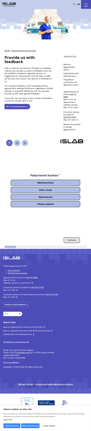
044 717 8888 (32, 277)
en (78, 4)
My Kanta (67, 128)
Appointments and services (23, 50)
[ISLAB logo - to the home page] (9, 4)
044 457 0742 (52, 294)
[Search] (20, 313)
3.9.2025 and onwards (17, 273)
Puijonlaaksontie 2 (23, 352)
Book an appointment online (69, 67)
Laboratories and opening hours (17, 334)
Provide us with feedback (15, 305)
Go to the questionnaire (16, 106)
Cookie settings (49, 426)
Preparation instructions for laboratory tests (70, 82)
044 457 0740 (69, 117)
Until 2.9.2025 (14, 270)
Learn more (7, 419)
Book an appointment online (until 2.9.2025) (23, 327)
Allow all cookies (11, 426)
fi (74, 4)
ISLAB (7, 50)
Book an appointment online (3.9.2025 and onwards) (26, 330)
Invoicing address (11, 362)
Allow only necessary (30, 426)
